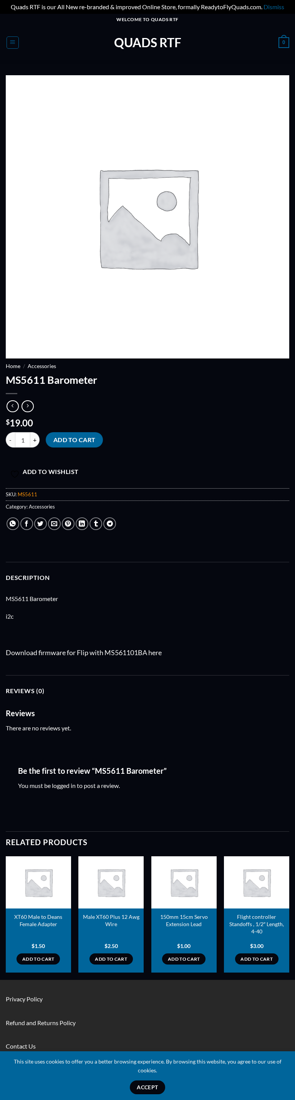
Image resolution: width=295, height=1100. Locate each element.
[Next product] (12, 406)
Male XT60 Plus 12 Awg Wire (111, 920)
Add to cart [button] (38, 958)
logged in (64, 785)
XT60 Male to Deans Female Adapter (38, 920)
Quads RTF (147, 42)
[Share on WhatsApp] (13, 523)
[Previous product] (27, 406)
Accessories (42, 366)
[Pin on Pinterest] (68, 523)
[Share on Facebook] (26, 523)
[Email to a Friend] (54, 523)
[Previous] (6, 917)
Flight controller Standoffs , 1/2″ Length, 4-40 (256, 923)
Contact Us (21, 1046)
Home (13, 366)
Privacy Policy (24, 999)
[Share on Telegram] (109, 523)
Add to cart (74, 439)
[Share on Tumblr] (95, 523)
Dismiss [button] (274, 6)
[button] (13, 42)
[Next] (289, 917)
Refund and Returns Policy (41, 1022)
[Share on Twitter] (40, 523)
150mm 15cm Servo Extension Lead (184, 920)
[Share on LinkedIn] (82, 523)
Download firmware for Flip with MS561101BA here (84, 652)
